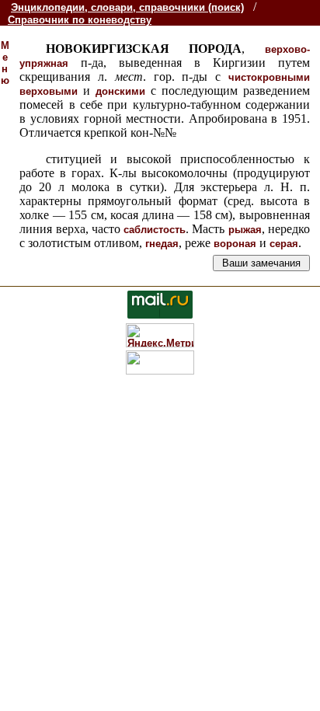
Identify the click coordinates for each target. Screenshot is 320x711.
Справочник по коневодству (79, 20)
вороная (235, 243)
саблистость (154, 229)
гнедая (162, 243)
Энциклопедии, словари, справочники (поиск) (127, 7)
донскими (120, 91)
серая (284, 243)
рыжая (245, 229)
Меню (5, 63)
